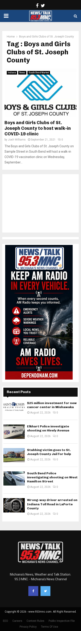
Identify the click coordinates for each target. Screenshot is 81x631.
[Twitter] (45, 591)
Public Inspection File (62, 620)
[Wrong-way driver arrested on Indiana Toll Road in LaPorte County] (14, 505)
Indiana (12, 72)
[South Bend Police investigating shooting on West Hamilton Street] (14, 478)
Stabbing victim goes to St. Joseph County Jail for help (49, 452)
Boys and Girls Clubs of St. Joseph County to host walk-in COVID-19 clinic (37, 128)
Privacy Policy (28, 626)
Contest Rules (35, 620)
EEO (5, 620)
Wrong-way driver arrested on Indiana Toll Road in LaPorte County (52, 504)
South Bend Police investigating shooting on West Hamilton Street (52, 477)
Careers (17, 620)
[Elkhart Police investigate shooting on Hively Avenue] (14, 431)
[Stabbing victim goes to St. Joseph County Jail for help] (14, 455)
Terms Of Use (49, 626)
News (22, 72)
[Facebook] (33, 591)
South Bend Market (39, 72)
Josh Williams (17, 139)
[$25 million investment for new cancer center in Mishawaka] (14, 408)
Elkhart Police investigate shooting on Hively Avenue (48, 428)
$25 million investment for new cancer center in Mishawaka (52, 405)
